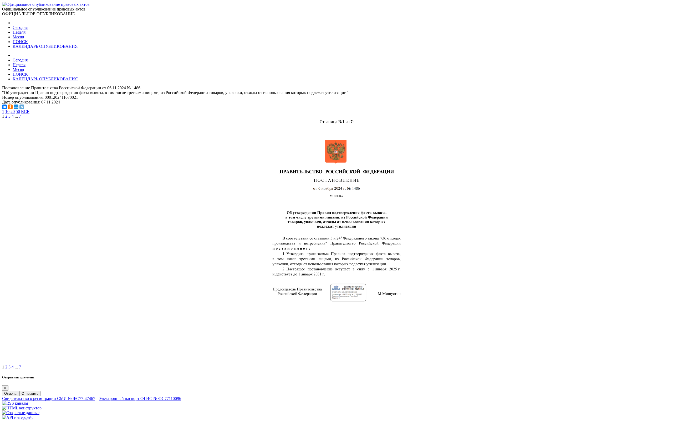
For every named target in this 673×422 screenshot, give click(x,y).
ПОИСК (20, 41)
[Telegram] (21, 107)
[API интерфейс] (17, 417)
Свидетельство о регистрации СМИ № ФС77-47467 (48, 398)
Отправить (30, 393)
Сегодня (20, 27)
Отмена (10, 393)
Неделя (19, 32)
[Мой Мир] (16, 107)
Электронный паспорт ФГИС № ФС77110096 (140, 398)
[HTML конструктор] (22, 408)
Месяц (18, 37)
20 (13, 111)
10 (7, 111)
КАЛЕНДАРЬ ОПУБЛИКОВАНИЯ (45, 46)
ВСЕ (25, 111)
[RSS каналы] (15, 403)
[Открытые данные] (20, 412)
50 (18, 111)
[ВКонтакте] (4, 107)
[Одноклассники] (10, 107)
